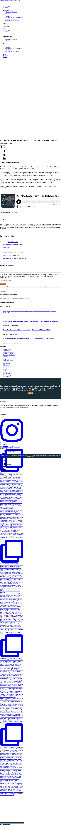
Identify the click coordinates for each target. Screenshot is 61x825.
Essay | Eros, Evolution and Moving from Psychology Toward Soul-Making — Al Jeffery (27, 330)
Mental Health (6, 363)
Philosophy (6, 367)
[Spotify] (11, 302)
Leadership (6, 362)
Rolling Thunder (7, 252)
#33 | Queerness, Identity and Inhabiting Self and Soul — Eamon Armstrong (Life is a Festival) (28, 338)
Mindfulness (6, 365)
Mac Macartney (7, 250)
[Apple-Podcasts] (4, 302)
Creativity (5, 356)
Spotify (7, 212)
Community (6, 350)
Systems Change (7, 375)
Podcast (3, 145)
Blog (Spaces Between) (9, 448)
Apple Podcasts (14, 212)
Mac (1, 224)
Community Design (8, 353)
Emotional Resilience (8, 357)
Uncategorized (6, 376)
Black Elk (5, 255)
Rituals (5, 372)
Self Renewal (6, 373)
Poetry (4, 370)
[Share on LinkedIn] (4, 159)
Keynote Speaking (7, 447)
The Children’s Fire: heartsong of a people (13, 258)
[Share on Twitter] (4, 155)
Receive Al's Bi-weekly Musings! (8, 294)
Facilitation (6, 359)
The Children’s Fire (13, 242)
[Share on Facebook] (4, 152)
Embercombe (38, 224)
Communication (7, 349)
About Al (5, 446)
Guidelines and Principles (9, 451)
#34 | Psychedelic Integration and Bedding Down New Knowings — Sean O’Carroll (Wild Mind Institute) (31, 321)
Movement (6, 366)
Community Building (8, 352)
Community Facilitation (9, 355)
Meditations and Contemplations (11, 450)
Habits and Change (8, 360)
